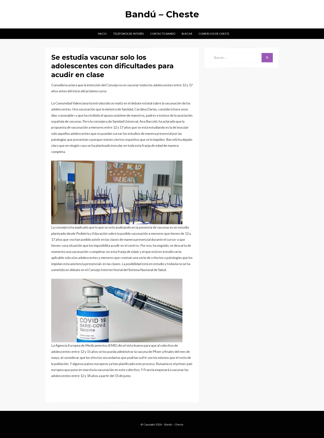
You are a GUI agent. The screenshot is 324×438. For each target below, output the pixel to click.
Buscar (187, 33)
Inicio (102, 33)
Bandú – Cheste (162, 14)
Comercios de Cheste (214, 33)
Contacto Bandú (162, 33)
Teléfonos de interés (128, 33)
